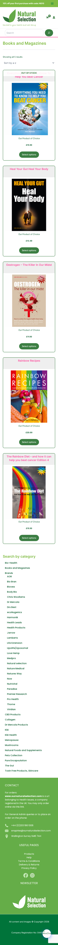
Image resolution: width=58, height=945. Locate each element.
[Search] (49, 32)
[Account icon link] (54, 17)
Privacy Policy (29, 868)
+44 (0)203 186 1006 (22, 825)
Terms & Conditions (29, 861)
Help (29, 858)
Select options (29, 154)
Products (29, 854)
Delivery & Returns (29, 865)
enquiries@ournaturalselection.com (31, 831)
